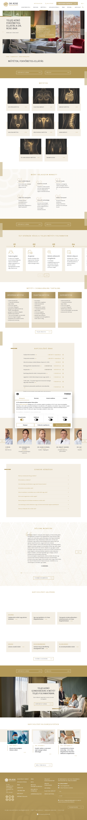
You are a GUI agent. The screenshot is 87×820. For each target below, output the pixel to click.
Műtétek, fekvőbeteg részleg (36, 785)
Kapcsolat (78, 7)
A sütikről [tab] (65, 398)
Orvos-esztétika (49, 794)
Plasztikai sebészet (50, 791)
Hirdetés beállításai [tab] (50, 398)
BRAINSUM (47, 814)
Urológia (10, 644)
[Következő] (46, 275)
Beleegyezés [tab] (22, 398)
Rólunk (69, 7)
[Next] (78, 552)
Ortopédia (11, 614)
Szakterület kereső (22, 779)
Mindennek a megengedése (62, 425)
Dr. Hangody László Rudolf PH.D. (15, 448)
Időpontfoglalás (22, 796)
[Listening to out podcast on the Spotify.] (10, 799)
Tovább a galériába (41, 658)
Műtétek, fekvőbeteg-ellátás (24, 56)
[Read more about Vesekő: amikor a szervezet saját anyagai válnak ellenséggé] (50, 754)
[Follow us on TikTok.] (7, 799)
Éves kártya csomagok (34, 790)
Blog (32, 782)
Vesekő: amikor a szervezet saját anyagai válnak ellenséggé (43, 750)
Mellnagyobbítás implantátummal (31, 366)
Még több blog (41, 765)
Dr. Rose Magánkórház (39, 644)
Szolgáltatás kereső (14, 56)
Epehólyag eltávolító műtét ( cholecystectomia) (34, 373)
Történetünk (21, 790)
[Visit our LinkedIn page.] (12, 799)
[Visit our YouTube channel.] (10, 796)
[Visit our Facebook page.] (7, 796)
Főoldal (7, 56)
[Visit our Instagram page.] (12, 796)
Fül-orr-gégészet (63, 644)
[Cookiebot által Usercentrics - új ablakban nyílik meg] (65, 394)
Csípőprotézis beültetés (29, 354)
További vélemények (41, 578)
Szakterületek (25, 7)
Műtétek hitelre (38, 3)
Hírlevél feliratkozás (48, 784)
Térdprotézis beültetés (28, 358)
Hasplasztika (26, 369)
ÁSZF (32, 810)
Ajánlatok (20, 787)
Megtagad (25, 425)
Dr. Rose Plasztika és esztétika (66, 787)
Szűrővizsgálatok (36, 794)
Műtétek (43, 7)
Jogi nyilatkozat (39, 810)
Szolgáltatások (54, 7)
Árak (63, 7)
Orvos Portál (61, 810)
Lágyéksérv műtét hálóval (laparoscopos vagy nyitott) (36, 377)
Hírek (32, 779)
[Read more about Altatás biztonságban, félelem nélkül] (24, 752)
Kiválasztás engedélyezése (43, 425)
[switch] (36, 420)
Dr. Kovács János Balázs (73, 448)
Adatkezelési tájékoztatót (70, 800)
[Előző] (40, 275)
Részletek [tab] (36, 398)
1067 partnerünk (24, 404)
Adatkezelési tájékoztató (50, 810)
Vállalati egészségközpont (49, 779)
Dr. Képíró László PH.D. (35, 448)
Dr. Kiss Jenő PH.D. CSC (54, 448)
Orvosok (35, 7)
